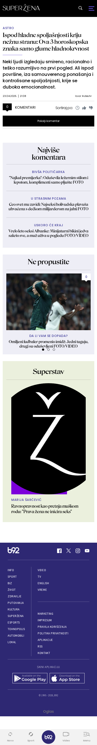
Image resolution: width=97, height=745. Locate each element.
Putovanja (16, 603)
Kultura (14, 609)
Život (12, 590)
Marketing (45, 614)
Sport (12, 577)
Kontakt (44, 653)
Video (42, 570)
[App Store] (67, 678)
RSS (40, 646)
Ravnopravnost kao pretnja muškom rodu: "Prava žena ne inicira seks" (44, 509)
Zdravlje (14, 596)
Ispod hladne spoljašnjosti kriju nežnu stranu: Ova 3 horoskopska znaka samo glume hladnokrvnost (46, 41)
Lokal (12, 642)
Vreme (42, 590)
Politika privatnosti (53, 633)
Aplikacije (45, 640)
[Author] (48, 438)
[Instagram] (78, 551)
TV (39, 577)
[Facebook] (59, 551)
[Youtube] (87, 551)
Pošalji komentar (48, 121)
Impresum (45, 620)
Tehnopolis (16, 629)
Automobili (16, 636)
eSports (14, 622)
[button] (43, 349)
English (43, 583)
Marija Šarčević (26, 500)
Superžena (16, 616)
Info (11, 570)
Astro (8, 28)
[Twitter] (68, 551)
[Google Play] (29, 678)
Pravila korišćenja (52, 627)
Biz (10, 583)
